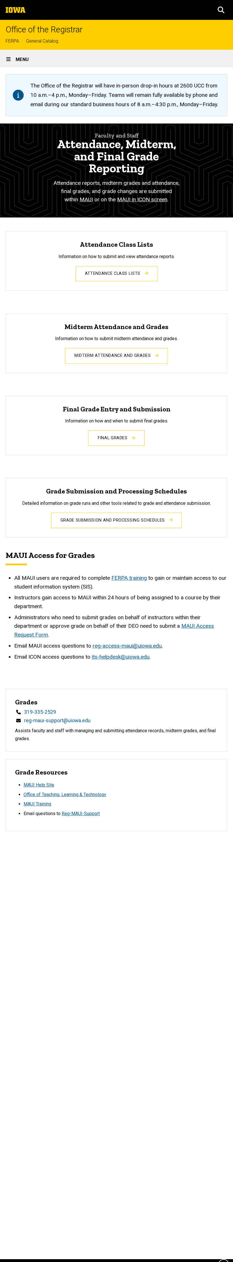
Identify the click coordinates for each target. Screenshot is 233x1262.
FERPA (12, 41)
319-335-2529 (40, 712)
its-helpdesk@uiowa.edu (120, 657)
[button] (221, 10)
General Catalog (42, 41)
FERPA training (129, 578)
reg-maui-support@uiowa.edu (57, 720)
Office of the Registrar (44, 30)
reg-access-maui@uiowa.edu (127, 645)
